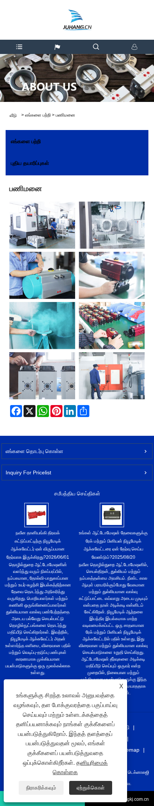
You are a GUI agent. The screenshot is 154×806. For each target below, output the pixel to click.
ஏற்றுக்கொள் (91, 788)
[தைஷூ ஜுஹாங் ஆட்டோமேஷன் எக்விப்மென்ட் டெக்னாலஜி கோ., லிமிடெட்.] (77, 13)
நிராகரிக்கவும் (41, 788)
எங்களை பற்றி (38, 115)
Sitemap (129, 750)
